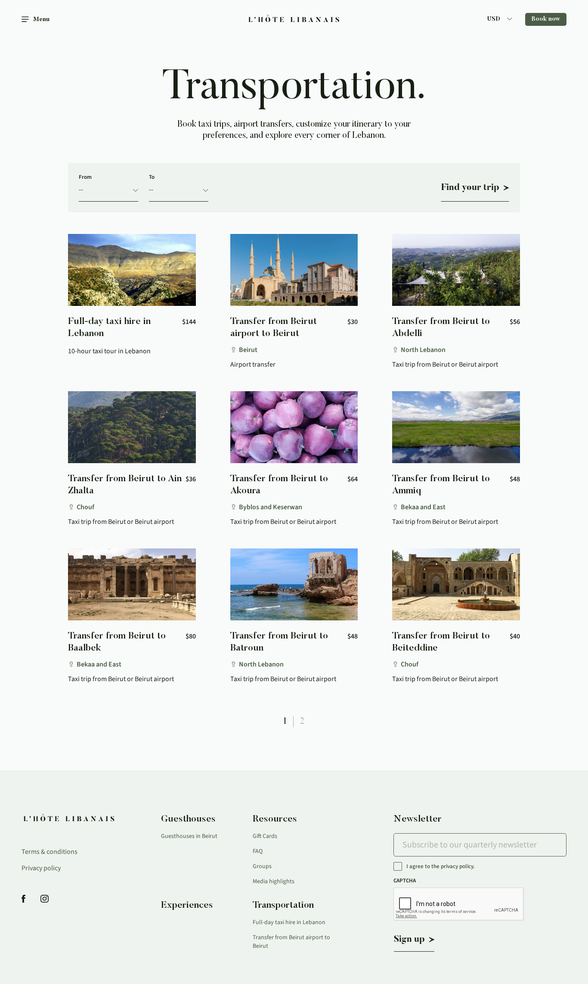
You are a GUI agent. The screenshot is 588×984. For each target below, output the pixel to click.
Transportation (283, 905)
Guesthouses (188, 819)
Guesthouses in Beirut (189, 836)
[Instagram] (44, 899)
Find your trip (470, 188)
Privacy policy (41, 868)
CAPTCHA (404, 880)
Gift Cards (265, 836)
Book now (546, 19)
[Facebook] (23, 899)
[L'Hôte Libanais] (294, 19)
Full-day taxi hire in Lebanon (289, 922)
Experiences (187, 905)
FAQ (258, 851)
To (152, 177)
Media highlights (273, 881)
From (85, 177)
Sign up (409, 939)
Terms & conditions (49, 851)
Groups (262, 866)
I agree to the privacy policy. (440, 866)
